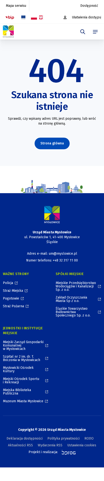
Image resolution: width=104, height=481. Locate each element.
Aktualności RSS (20, 445)
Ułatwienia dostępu (86, 17)
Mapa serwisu (16, 6)
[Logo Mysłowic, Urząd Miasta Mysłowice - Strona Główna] (8, 31)
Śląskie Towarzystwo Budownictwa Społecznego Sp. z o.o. (73, 312)
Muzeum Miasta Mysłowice (23, 401)
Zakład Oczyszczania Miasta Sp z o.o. (71, 299)
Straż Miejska (13, 291)
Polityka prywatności (63, 438)
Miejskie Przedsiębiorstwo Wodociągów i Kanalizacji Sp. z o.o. (76, 286)
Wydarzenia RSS (50, 445)
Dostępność (89, 6)
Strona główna (52, 143)
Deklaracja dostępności (25, 438)
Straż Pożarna (13, 306)
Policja (8, 283)
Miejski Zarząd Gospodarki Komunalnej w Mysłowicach (23, 345)
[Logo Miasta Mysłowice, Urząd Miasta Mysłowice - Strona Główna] (52, 214)
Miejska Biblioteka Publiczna (17, 391)
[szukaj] (83, 32)
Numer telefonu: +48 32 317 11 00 (52, 260)
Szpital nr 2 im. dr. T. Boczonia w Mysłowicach (21, 358)
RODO (89, 438)
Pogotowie (11, 298)
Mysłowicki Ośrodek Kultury (18, 369)
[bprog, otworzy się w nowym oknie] (67, 452)
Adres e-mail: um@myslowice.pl (52, 254)
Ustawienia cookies (81, 445)
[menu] (95, 32)
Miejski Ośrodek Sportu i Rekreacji (21, 380)
